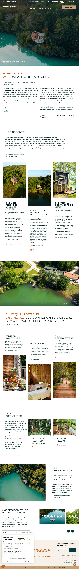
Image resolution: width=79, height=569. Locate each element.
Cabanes (27, 6)
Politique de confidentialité (43, 567)
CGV (60, 558)
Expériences (39, 6)
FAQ (68, 555)
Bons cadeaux (45, 8)
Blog (74, 555)
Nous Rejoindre (70, 562)
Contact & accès (39, 1)
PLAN (63, 555)
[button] (71, 1)
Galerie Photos (70, 558)
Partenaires (71, 560)
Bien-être (51, 6)
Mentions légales (32, 567)
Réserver (69, 7)
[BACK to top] (74, 564)
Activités (31, 1)
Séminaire (32, 8)
